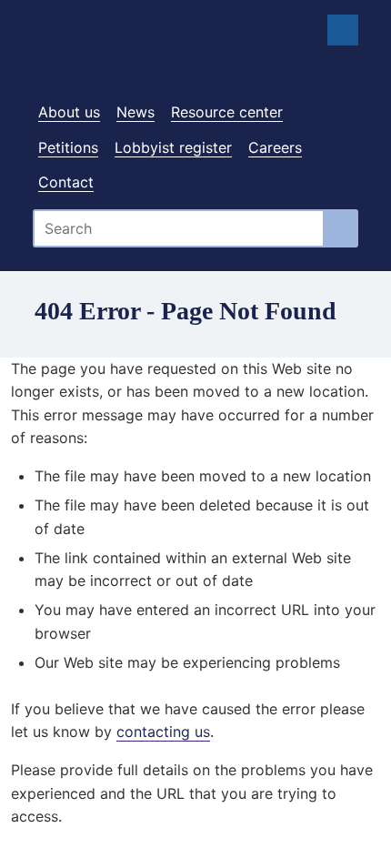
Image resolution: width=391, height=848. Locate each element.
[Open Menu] (342, 30)
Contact (66, 182)
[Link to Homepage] (195, 57)
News (135, 112)
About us (69, 112)
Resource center (227, 112)
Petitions (68, 147)
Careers (275, 147)
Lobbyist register (173, 147)
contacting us (163, 731)
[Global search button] (341, 228)
